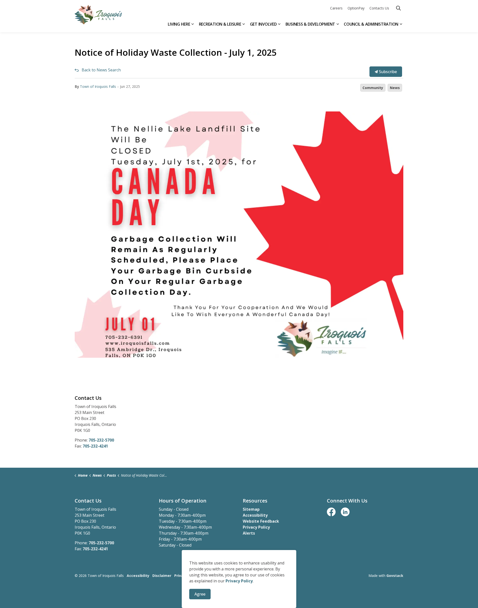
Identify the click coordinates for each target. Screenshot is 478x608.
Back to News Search (101, 70)
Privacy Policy (256, 527)
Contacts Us (379, 8)
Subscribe (387, 71)
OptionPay (356, 8)
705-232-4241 (95, 446)
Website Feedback (261, 521)
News (395, 87)
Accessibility (255, 515)
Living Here (179, 24)
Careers (336, 8)
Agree (199, 594)
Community (372, 87)
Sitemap (251, 509)
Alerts (249, 533)
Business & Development (310, 24)
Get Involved (263, 24)
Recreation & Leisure (220, 24)
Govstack (394, 575)
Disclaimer (161, 575)
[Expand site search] (398, 8)
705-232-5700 (101, 440)
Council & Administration (371, 24)
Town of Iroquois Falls (98, 86)
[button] (239, 234)
